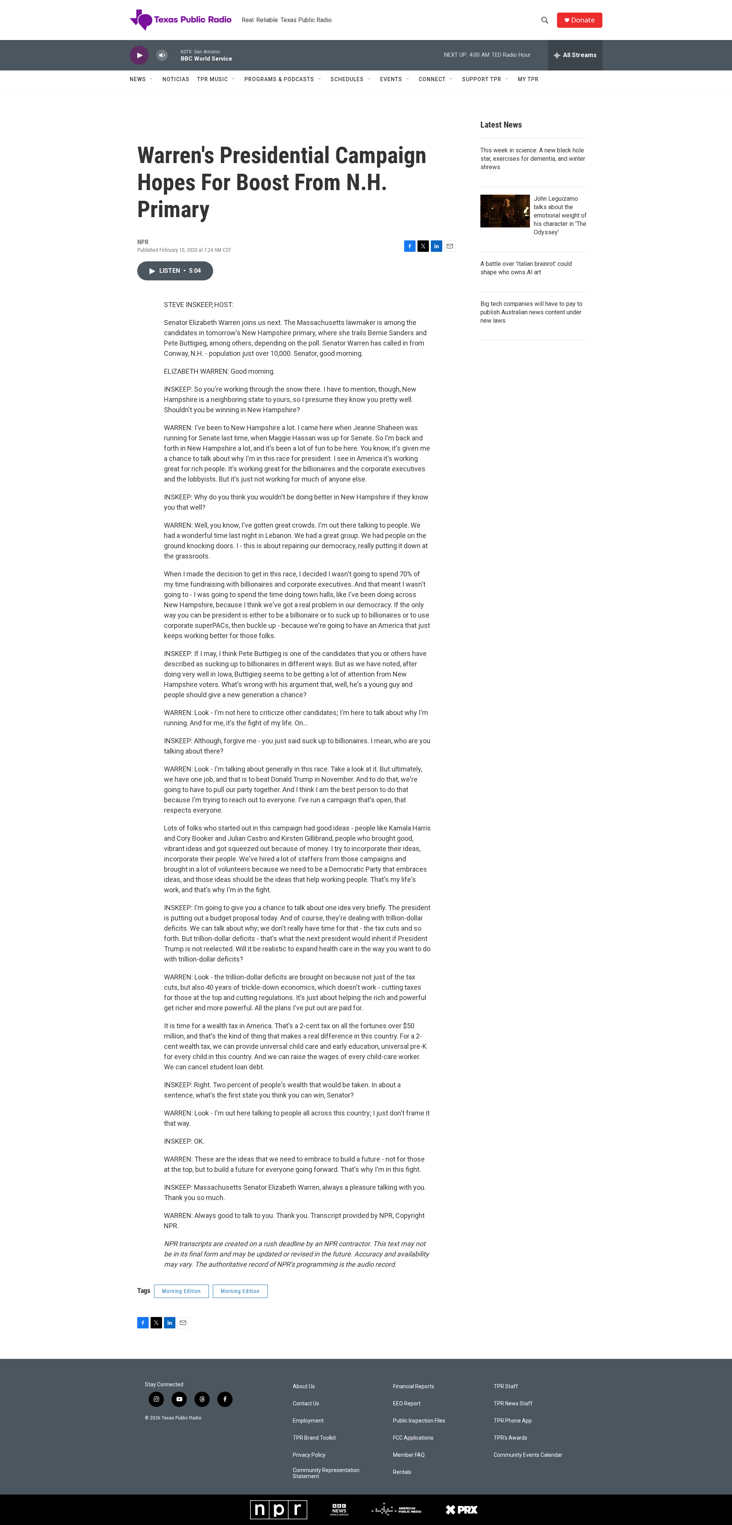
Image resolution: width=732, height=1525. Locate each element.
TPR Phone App (513, 1421)
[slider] (174, 55)
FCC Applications (413, 1438)
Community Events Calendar (528, 1455)
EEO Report (407, 1404)
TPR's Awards (510, 1438)
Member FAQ (409, 1455)
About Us (304, 1386)
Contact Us (306, 1404)
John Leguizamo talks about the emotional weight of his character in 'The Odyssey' (560, 215)
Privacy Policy (309, 1455)
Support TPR (481, 79)
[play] (139, 55)
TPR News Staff (513, 1404)
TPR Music (212, 79)
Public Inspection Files (419, 1421)
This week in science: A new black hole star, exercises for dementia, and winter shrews (532, 159)
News (138, 79)
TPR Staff (506, 1386)
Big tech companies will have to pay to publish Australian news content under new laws (531, 312)
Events (391, 79)
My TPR (528, 79)
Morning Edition (181, 1291)
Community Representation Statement (326, 1473)
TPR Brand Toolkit (314, 1438)
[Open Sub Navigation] (152, 79)
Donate (583, 20)
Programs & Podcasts (279, 79)
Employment (308, 1421)
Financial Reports (413, 1386)
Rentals (402, 1472)
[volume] (162, 55)
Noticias (175, 79)
